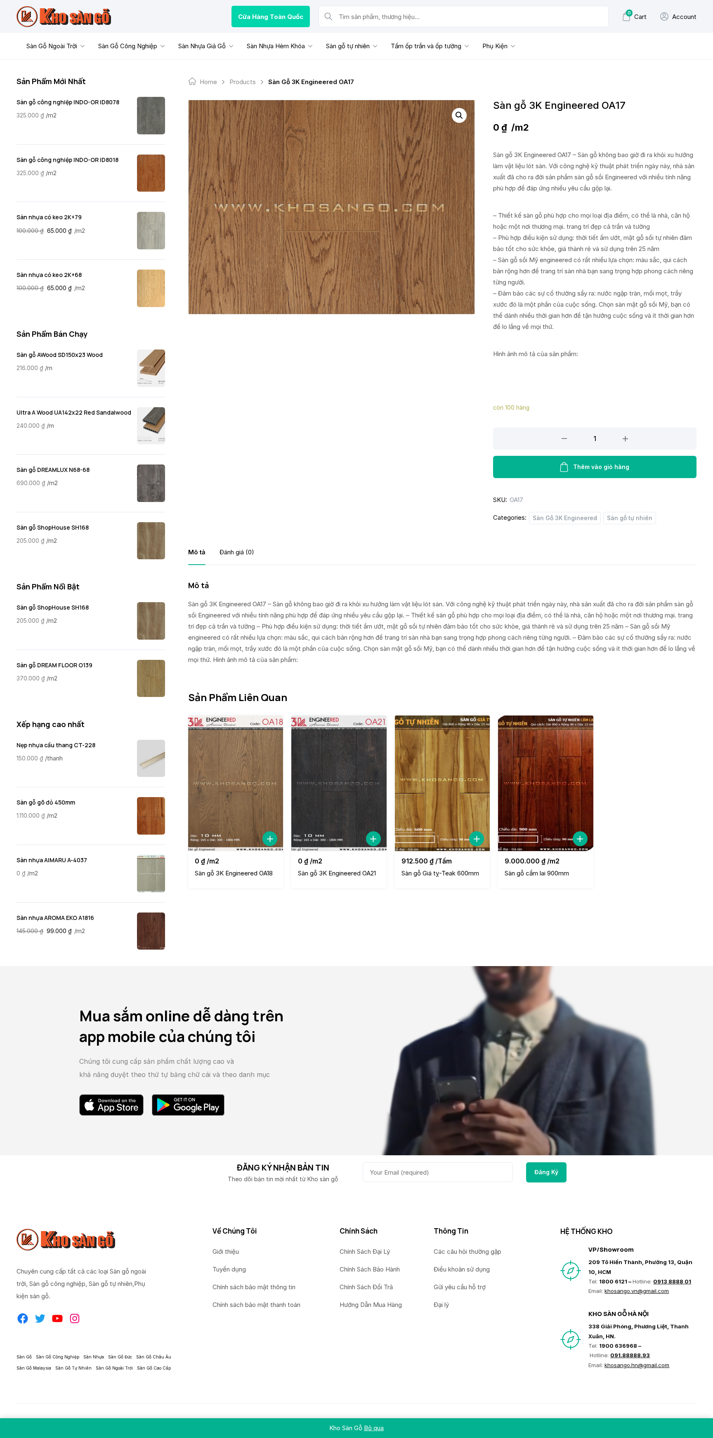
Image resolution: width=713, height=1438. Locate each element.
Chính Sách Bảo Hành (370, 1269)
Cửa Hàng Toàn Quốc (270, 17)
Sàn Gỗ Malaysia (34, 1367)
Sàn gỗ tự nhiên (348, 46)
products (242, 82)
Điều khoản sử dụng (462, 1269)
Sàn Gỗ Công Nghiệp (127, 46)
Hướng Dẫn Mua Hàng (371, 1305)
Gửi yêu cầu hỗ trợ (460, 1287)
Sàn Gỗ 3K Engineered (565, 517)
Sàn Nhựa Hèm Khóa (276, 46)
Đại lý (441, 1305)
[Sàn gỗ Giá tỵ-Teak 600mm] (442, 783)
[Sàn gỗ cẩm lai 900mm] (545, 783)
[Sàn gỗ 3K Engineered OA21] (338, 783)
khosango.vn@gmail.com (636, 1291)
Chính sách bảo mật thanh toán (256, 1305)
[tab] (196, 552)
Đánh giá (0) (237, 552)
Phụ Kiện (495, 46)
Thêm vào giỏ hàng (601, 466)
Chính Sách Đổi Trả (366, 1287)
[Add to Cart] (269, 838)
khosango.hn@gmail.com (636, 1365)
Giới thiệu (225, 1251)
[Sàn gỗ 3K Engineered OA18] (235, 783)
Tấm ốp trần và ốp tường (426, 46)
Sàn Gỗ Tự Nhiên (73, 1367)
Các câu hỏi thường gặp (467, 1251)
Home (208, 82)
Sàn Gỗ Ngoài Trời (51, 46)
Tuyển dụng (229, 1269)
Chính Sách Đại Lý (365, 1251)
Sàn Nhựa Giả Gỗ (202, 46)
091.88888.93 (630, 1355)
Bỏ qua (374, 1428)
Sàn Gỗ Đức (120, 1356)
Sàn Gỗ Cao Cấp (154, 1367)
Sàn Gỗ (24, 1356)
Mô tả (196, 552)
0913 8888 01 (672, 1281)
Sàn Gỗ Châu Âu (153, 1356)
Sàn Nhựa (93, 1356)
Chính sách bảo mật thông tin (253, 1287)
